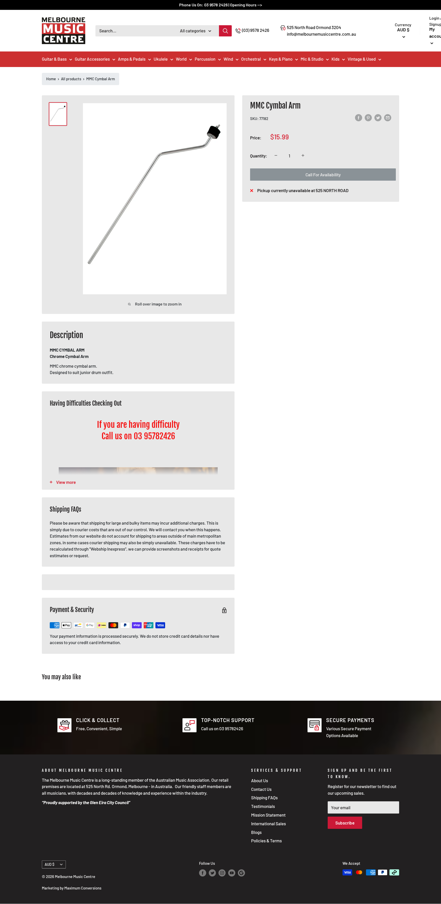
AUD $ (49, 864)
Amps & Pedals (131, 58)
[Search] (225, 30)
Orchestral (251, 58)
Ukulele (161, 58)
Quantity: (258, 155)
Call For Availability (323, 174)
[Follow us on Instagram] (222, 872)
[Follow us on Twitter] (212, 872)
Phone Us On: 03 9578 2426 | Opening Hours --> (220, 4)
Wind (228, 58)
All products (71, 78)
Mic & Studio (312, 58)
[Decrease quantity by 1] (276, 155)
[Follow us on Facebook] (202, 872)
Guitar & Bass (54, 58)
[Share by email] (387, 117)
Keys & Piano (280, 58)
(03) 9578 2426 (255, 30)
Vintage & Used (362, 58)
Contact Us (261, 789)
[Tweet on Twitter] (378, 117)
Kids (335, 58)
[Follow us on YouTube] (231, 872)
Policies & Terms (266, 840)
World (181, 58)
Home (51, 78)
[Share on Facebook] (358, 117)
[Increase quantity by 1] (303, 155)
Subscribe (344, 822)
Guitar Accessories (92, 58)
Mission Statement (268, 814)
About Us (259, 780)
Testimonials (263, 806)
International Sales (268, 823)
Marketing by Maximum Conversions (71, 888)
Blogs (256, 832)
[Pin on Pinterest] (368, 117)
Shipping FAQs (264, 797)
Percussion (205, 58)
